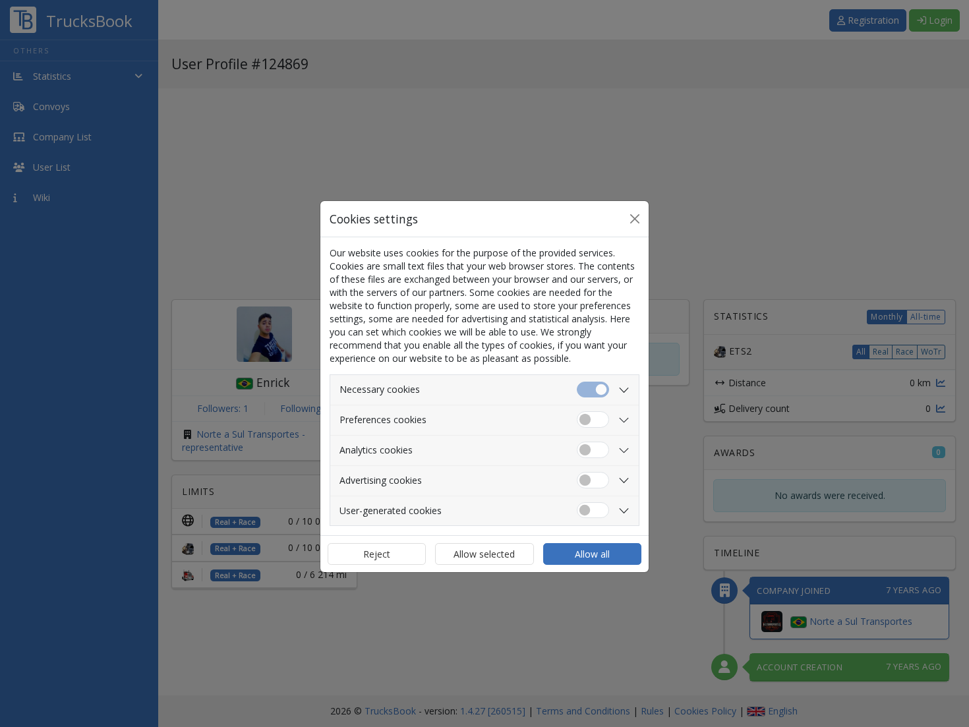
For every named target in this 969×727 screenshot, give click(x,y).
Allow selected (484, 554)
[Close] (635, 219)
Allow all (592, 554)
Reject (376, 554)
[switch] (593, 419)
